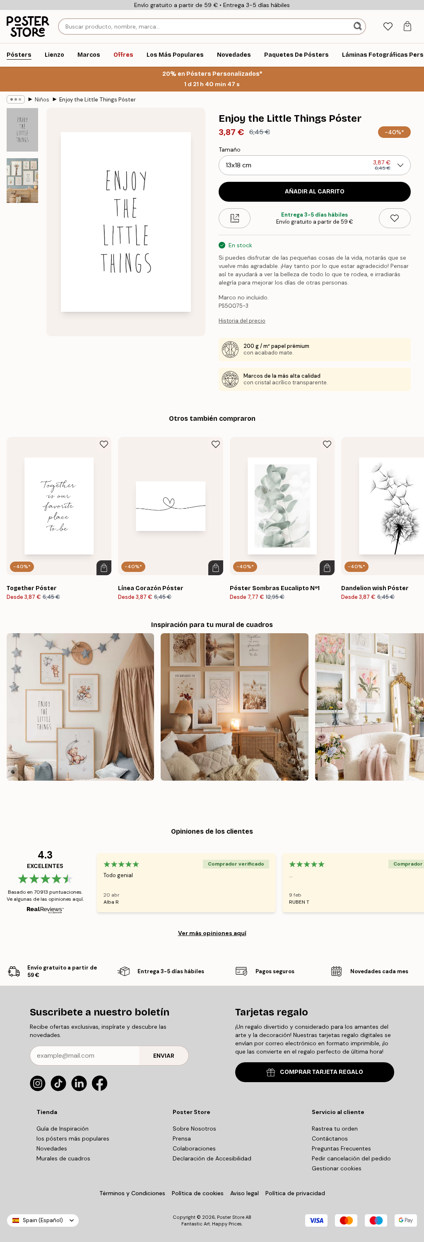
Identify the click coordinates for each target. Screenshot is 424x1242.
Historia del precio (242, 320)
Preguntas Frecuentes (341, 1148)
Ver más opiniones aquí (212, 933)
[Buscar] (358, 26)
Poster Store (230, 1217)
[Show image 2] (22, 180)
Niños (42, 99)
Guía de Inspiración (62, 1128)
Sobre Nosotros (194, 1128)
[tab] (388, 26)
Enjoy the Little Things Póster (97, 99)
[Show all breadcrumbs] (16, 99)
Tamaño (230, 149)
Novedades (51, 1148)
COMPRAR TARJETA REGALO (321, 1072)
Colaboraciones (194, 1148)
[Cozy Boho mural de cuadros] (234, 707)
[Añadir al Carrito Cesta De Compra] (103, 567)
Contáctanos (330, 1138)
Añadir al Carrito (314, 191)
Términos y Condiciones (132, 1193)
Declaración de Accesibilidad (212, 1158)
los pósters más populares (72, 1138)
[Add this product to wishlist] (395, 218)
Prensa (182, 1138)
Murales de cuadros (63, 1158)
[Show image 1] (22, 130)
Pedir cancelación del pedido (351, 1158)
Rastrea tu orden (335, 1128)
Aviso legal (244, 1193)
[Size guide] (235, 218)
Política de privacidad (295, 1193)
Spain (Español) (43, 1220)
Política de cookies (198, 1193)
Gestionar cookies (336, 1168)
